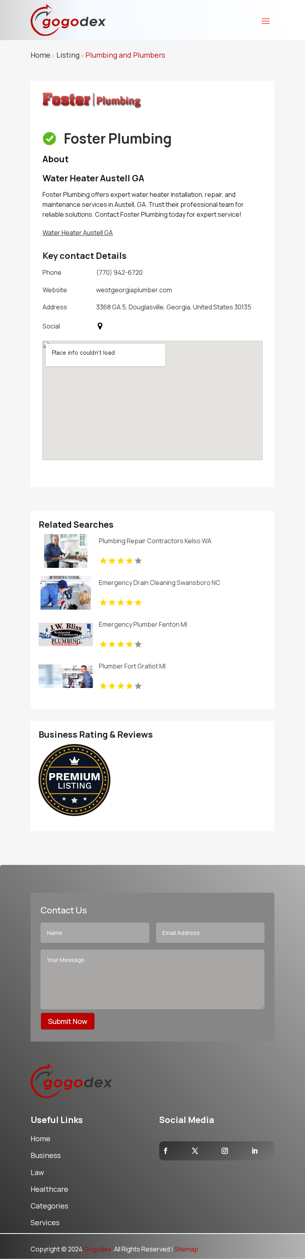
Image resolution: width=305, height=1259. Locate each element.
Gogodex (97, 1249)
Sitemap (186, 1249)
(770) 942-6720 (119, 272)
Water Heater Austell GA (77, 232)
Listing (67, 55)
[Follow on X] (195, 1150)
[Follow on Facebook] (165, 1150)
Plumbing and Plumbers (125, 55)
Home (40, 55)
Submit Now (67, 1021)
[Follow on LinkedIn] (254, 1150)
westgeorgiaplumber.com (134, 290)
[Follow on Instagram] (224, 1150)
